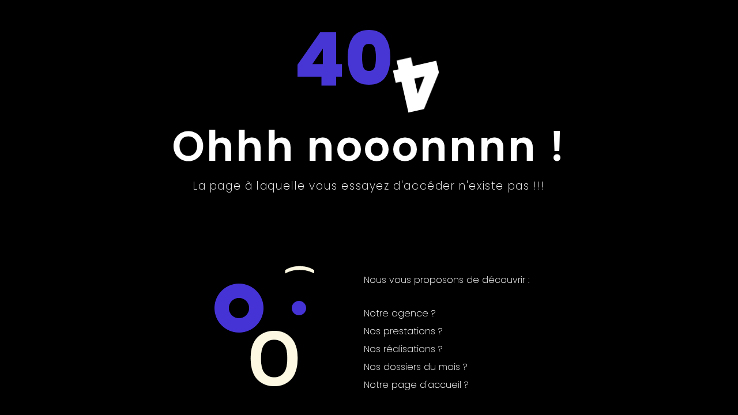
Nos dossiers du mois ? (416, 366)
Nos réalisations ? (403, 349)
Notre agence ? (400, 313)
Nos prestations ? (403, 331)
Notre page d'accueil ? (416, 384)
